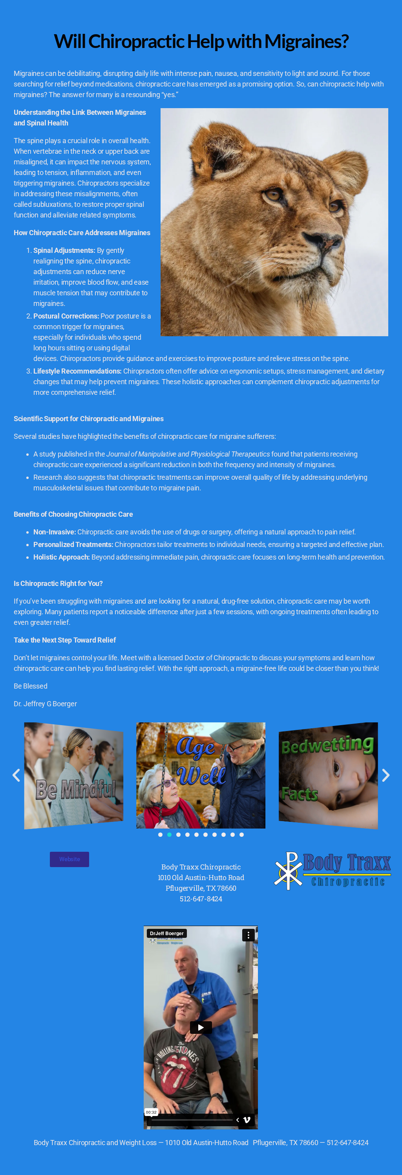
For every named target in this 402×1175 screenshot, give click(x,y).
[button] (272, 15)
